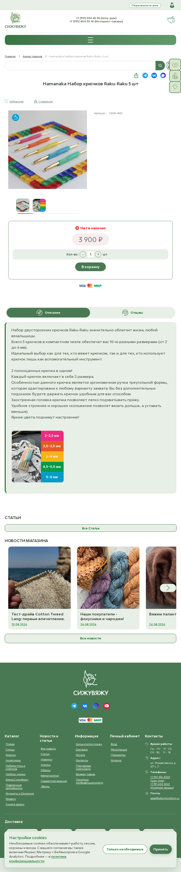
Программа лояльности (83, 767)
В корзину (90, 267)
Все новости (90, 638)
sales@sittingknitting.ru (164, 798)
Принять (160, 849)
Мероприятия (50, 775)
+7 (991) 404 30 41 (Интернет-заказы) (96, 21)
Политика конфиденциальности (89, 781)
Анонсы (46, 764)
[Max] (96, 706)
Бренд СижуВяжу (17, 779)
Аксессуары (13, 760)
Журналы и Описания (20, 793)
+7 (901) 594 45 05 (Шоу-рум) (96, 18)
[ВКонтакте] (85, 706)
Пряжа (10, 744)
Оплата (80, 754)
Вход (114, 744)
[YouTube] (107, 706)
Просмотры (118, 754)
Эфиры (45, 786)
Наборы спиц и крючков (15, 767)
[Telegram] (74, 706)
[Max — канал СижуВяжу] (163, 75)
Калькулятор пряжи (89, 744)
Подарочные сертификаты (14, 786)
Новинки (46, 759)
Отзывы (137, 312)
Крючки (11, 754)
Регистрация (119, 749)
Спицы (10, 749)
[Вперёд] (168, 588)
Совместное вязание (54, 780)
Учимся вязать (15, 804)
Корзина (116, 760)
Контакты (82, 760)
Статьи (45, 753)
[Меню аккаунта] (172, 5)
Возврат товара (85, 774)
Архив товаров (32, 56)
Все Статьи (90, 528)
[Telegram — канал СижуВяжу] (145, 75)
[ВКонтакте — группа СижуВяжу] (154, 75)
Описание (52, 312)
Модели (11, 798)
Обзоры (46, 770)
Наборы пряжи (15, 774)
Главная (10, 56)
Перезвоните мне (145, 5)
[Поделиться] (136, 75)
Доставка (82, 749)
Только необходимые (125, 849)
